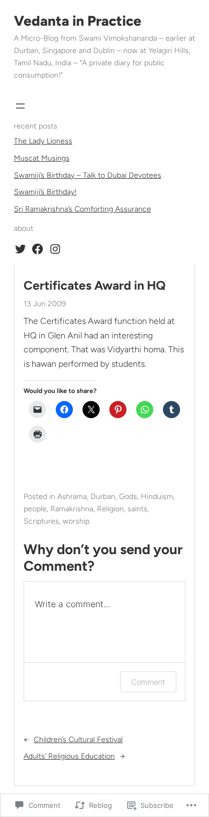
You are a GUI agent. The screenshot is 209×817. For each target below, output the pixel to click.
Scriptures (41, 521)
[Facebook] (37, 249)
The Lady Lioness (43, 141)
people (35, 508)
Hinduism (157, 496)
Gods (128, 496)
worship (76, 521)
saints (137, 508)
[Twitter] (20, 249)
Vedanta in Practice (77, 20)
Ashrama (72, 496)
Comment (148, 681)
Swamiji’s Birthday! (45, 191)
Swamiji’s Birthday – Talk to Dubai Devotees (87, 175)
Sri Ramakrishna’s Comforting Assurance (82, 209)
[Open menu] (20, 106)
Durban (103, 496)
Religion (110, 508)
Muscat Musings (42, 158)
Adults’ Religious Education (69, 756)
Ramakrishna (71, 508)
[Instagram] (55, 249)
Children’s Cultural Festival (78, 739)
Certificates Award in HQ (95, 285)
